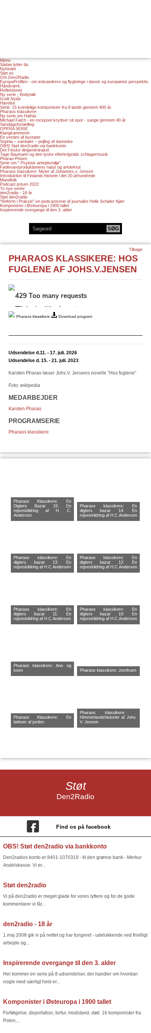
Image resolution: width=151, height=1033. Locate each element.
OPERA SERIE (14, 128)
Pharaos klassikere (18, 111)
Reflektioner (11, 90)
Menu (5, 60)
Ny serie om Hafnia (18, 115)
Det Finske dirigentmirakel (24, 150)
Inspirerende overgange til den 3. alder (36, 209)
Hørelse (7, 103)
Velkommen (75, 24)
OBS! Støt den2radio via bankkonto (33, 145)
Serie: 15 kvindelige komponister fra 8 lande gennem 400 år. (56, 107)
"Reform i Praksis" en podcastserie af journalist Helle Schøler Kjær (62, 201)
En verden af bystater (20, 137)
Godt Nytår (10, 98)
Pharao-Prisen (13, 158)
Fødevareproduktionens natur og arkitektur (40, 167)
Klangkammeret (14, 133)
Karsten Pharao (25, 408)
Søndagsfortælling (17, 124)
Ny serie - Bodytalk (18, 94)
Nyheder (8, 68)
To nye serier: (13, 188)
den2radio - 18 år (16, 192)
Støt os (7, 73)
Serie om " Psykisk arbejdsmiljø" (30, 162)
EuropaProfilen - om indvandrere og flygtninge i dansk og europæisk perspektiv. (74, 81)
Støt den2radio (13, 197)
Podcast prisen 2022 (19, 184)
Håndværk (10, 86)
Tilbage (135, 249)
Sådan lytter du (14, 64)
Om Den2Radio (14, 77)
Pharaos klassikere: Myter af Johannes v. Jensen (46, 171)
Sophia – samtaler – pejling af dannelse (36, 141)
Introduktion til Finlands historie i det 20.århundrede (47, 175)
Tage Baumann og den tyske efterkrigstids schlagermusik (54, 154)
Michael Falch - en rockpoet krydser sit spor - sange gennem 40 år (63, 120)
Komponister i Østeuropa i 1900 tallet (34, 205)
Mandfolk (8, 180)
